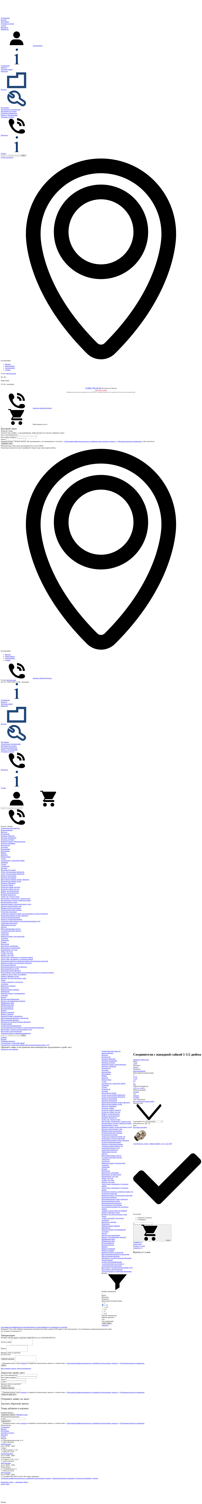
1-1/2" (135, 1077)
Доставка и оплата (7, 24)
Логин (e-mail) (6, 1342)
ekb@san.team (11, 373)
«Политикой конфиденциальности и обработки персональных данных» (90, 441)
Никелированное (139, 1071)
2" (134, 1082)
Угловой (136, 1097)
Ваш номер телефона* (9, 437)
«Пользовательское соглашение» (63, 1478)
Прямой (136, 1096)
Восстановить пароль (8, 1368)
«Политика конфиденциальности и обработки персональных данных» (26, 1478)
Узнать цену (137, 1244)
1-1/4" (135, 1079)
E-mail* (3, 1382)
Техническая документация (11, 109)
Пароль (3, 1348)
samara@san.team (7, 1454)
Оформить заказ (22, 1415)
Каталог (4, 20)
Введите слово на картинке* (11, 1384)
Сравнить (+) (138, 1242)
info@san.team (6, 1444)
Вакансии (4, 71)
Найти (23, 155)
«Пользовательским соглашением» (129, 441)
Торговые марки (7, 69)
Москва (8, 364)
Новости (4, 67)
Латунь (135, 1067)
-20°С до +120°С (139, 1088)
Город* (3, 439)
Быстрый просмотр (140, 1127)
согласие (23, 1363)
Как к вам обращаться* (9, 435)
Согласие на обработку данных (87, 1478)
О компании (5, 18)
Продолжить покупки (8, 1415)
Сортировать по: (139, 1121)
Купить (168, 1240)
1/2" (134, 1080)
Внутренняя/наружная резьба (143, 1101)
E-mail (3, 1419)
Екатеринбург (10, 368)
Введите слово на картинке (11, 1353)
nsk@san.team (6, 1473)
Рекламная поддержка (9, 111)
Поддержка (5, 22)
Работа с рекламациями (9, 115)
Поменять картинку (8, 1359)
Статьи (3, 25)
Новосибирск (10, 366)
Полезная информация (9, 113)
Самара (7, 370)
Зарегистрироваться (24, 1368)
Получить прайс (101, 390)
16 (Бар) (136, 1092)
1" (134, 1075)
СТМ (135, 1063)
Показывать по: (138, 1123)
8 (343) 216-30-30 (7, 157)
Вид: (135, 1125)
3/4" (134, 1084)
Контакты (4, 27)
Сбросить (105, 1325)
